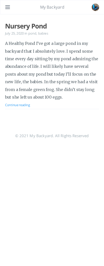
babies (43, 33)
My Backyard (52, 7)
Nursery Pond (26, 26)
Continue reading (17, 105)
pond (32, 33)
